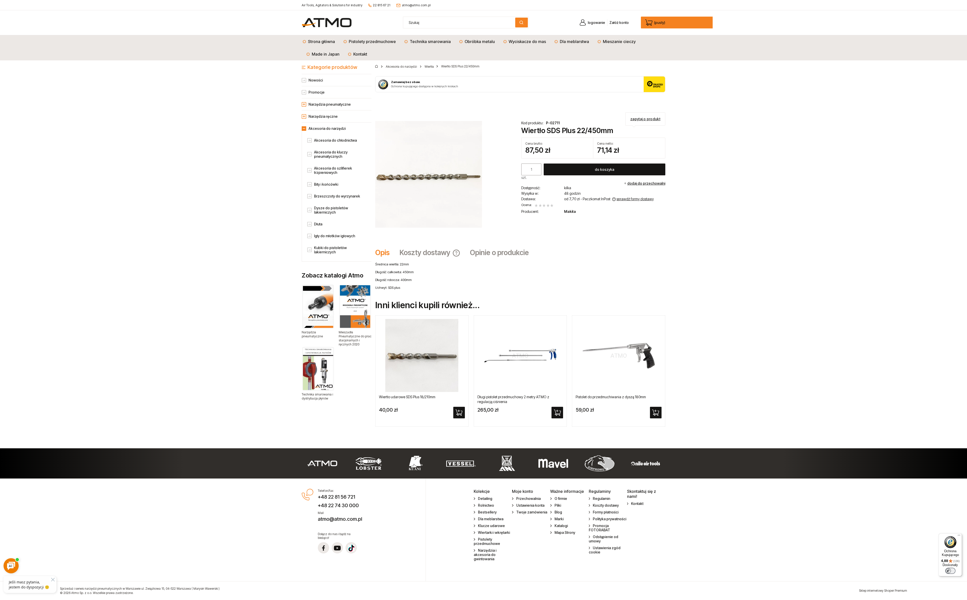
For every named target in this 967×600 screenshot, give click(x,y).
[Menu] (959, 536)
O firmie (561, 498)
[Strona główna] (327, 22)
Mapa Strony (565, 532)
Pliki (558, 505)
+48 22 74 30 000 (338, 505)
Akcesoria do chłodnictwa (335, 140)
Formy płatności (605, 512)
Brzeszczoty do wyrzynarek (337, 196)
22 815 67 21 (381, 5)
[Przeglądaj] (318, 306)
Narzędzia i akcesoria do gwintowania (485, 554)
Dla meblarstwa (490, 519)
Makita (570, 211)
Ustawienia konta (530, 505)
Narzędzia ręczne (323, 116)
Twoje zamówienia (531, 512)
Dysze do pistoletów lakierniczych (331, 210)
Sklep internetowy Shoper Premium (883, 590)
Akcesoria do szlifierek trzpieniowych (333, 170)
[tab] (385, 252)
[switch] (950, 571)
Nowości (315, 80)
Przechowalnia (528, 498)
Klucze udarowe (491, 526)
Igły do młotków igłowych (334, 236)
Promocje (316, 92)
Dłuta (318, 224)
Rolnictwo (486, 505)
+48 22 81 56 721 (336, 497)
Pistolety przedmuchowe (487, 541)
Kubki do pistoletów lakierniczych (330, 250)
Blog (558, 512)
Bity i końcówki (326, 184)
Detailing (485, 498)
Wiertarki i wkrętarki (494, 532)
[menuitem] (320, 41)
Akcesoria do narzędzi (327, 128)
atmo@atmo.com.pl (416, 5)
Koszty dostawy (606, 505)
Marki (559, 519)
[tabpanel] (520, 276)
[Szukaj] (521, 22)
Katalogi (561, 526)
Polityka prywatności (609, 519)
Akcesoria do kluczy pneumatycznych (331, 154)
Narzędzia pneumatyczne (329, 104)
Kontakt (637, 503)
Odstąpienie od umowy (603, 539)
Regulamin (601, 498)
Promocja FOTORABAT (599, 528)
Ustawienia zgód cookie (605, 550)
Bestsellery (487, 512)
